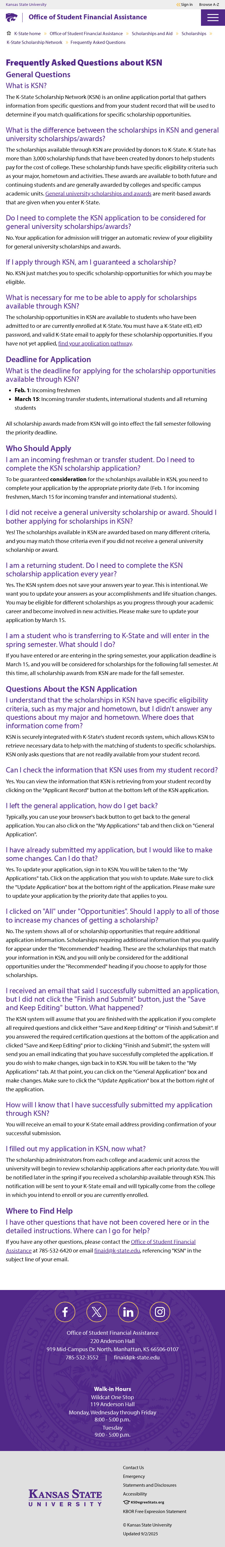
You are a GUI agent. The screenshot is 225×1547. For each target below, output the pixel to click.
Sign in (187, 4)
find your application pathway (95, 343)
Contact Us (133, 1467)
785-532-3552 (82, 1357)
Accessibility (135, 1494)
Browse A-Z (209, 4)
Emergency (134, 1476)
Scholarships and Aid (152, 33)
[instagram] (160, 1312)
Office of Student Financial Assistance (88, 16)
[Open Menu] (213, 17)
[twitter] (96, 1312)
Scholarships (194, 33)
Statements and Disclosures (149, 1485)
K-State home (27, 33)
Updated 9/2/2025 (140, 1533)
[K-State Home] (12, 17)
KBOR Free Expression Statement (154, 1511)
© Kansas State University (147, 1525)
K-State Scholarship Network (34, 42)
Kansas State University (26, 4)
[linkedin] (128, 1312)
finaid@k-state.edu (117, 1250)
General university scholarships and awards (98, 193)
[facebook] (65, 1312)
